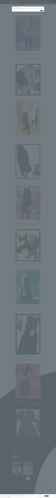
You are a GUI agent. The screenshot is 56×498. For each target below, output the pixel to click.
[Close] (55, 496)
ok (41, 10)
